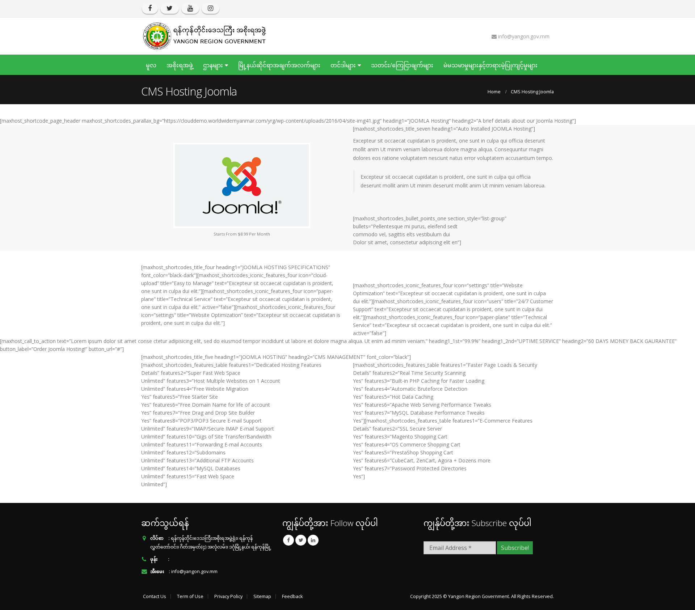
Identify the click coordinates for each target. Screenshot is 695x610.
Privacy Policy (228, 596)
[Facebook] (150, 8)
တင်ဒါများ (343, 65)
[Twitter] (169, 8)
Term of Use (190, 596)
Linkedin (313, 540)
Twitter (300, 540)
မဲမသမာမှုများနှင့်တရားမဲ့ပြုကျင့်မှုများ (490, 65)
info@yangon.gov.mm (194, 571)
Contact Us (154, 596)
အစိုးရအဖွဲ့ (180, 65)
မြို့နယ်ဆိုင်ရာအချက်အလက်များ (279, 65)
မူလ (151, 65)
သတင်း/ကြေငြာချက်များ (402, 65)
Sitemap (262, 596)
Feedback (292, 596)
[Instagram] (210, 8)
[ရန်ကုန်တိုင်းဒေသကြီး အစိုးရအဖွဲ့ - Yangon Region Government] (204, 36)
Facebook (288, 540)
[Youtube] (190, 8)
